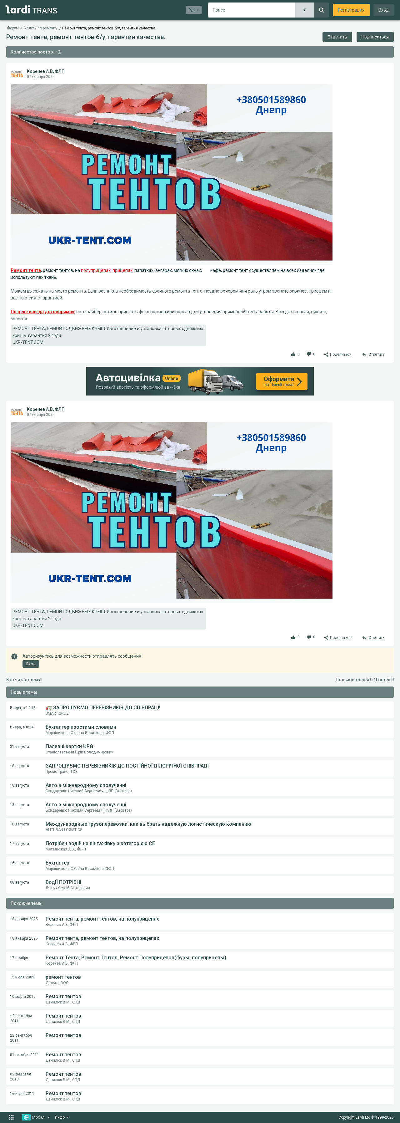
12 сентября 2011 (21, 1018)
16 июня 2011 (22, 1093)
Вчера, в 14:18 (23, 708)
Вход (383, 10)
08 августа (19, 882)
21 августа (19, 746)
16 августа (19, 863)
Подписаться (375, 36)
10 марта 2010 (23, 996)
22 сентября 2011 (21, 1038)
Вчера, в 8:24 (21, 727)
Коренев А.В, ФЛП (46, 71)
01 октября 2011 (24, 1055)
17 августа (19, 843)
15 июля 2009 (22, 977)
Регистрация (351, 10)
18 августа (19, 766)
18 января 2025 (24, 919)
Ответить (337, 36)
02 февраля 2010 (20, 1076)
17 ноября (19, 958)
